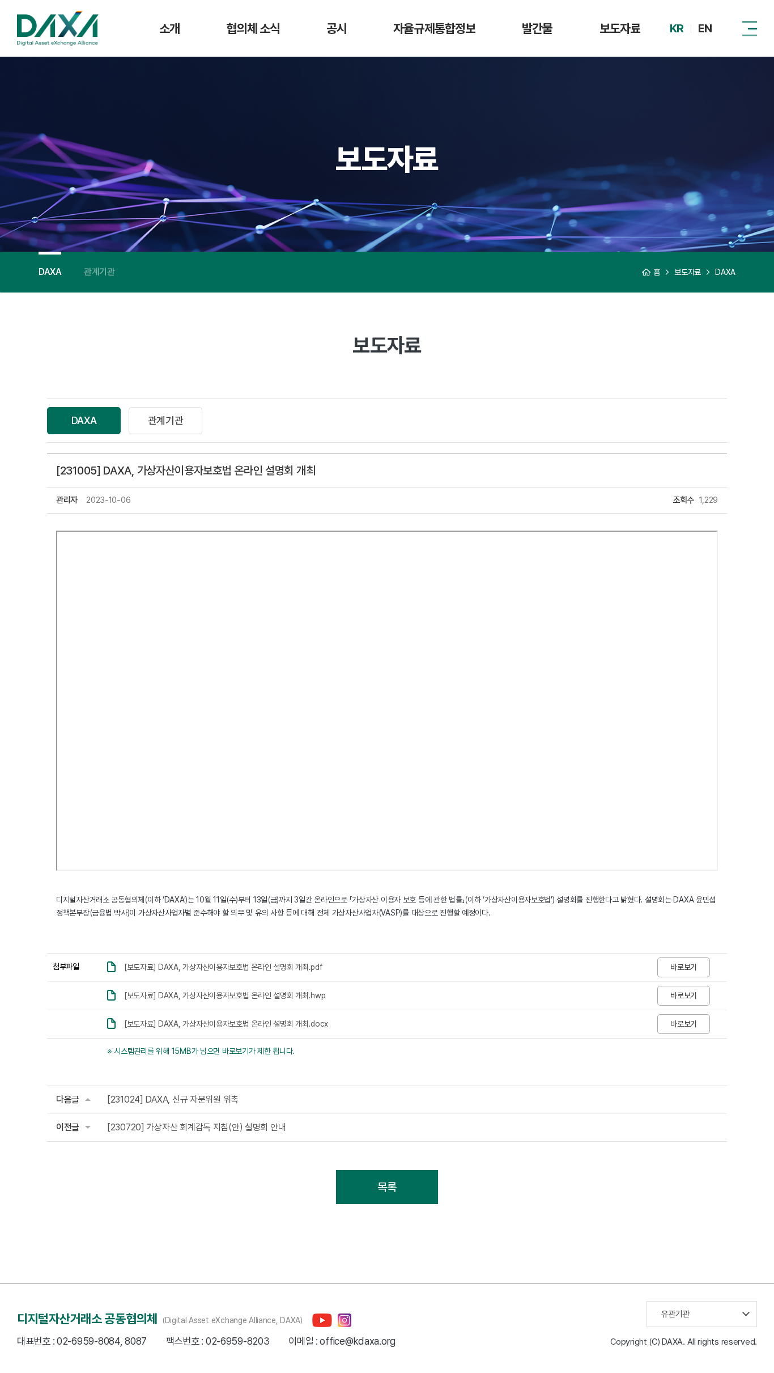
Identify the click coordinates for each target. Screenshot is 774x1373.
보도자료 (619, 28)
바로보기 (683, 967)
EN (705, 28)
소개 (169, 28)
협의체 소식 (253, 28)
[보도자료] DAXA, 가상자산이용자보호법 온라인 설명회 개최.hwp (224, 995)
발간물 (537, 28)
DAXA (50, 271)
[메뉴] (749, 28)
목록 (386, 1187)
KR (676, 28)
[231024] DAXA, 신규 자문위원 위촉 (173, 1099)
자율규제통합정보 (434, 28)
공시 (336, 28)
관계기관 (99, 271)
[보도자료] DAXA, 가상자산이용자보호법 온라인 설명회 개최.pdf (223, 967)
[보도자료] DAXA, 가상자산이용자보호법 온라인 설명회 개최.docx (226, 1023)
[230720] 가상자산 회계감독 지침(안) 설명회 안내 (196, 1127)
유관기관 (675, 1314)
